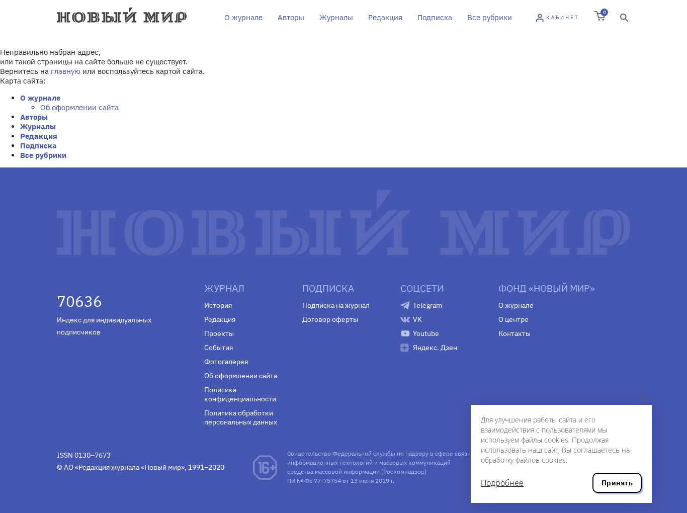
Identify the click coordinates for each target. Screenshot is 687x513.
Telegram (427, 305)
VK (417, 319)
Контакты (514, 333)
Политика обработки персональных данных (240, 417)
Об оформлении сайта (79, 107)
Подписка (434, 17)
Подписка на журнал (336, 305)
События (218, 347)
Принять (617, 482)
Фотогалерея (226, 361)
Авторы (291, 17)
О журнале (243, 17)
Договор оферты (330, 319)
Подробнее (502, 483)
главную (65, 71)
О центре (513, 319)
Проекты (219, 333)
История (218, 305)
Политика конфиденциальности (240, 394)
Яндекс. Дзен (435, 347)
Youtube (426, 333)
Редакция (385, 17)
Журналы (336, 17)
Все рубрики (489, 17)
